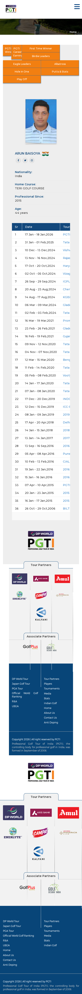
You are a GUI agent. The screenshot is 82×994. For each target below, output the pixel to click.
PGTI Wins (8, 50)
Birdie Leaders (41, 56)
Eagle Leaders (22, 63)
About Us (49, 712)
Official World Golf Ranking (25, 695)
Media (47, 693)
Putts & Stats (60, 71)
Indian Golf (50, 703)
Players (48, 683)
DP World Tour (20, 678)
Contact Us (50, 717)
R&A (14, 701)
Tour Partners (51, 678)
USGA (15, 706)
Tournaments (52, 688)
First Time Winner (41, 48)
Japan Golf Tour (21, 683)
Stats (47, 698)
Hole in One (22, 71)
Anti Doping (51, 722)
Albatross (60, 63)
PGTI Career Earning (17, 52)
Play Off (22, 79)
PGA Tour (17, 688)
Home (73, 32)
